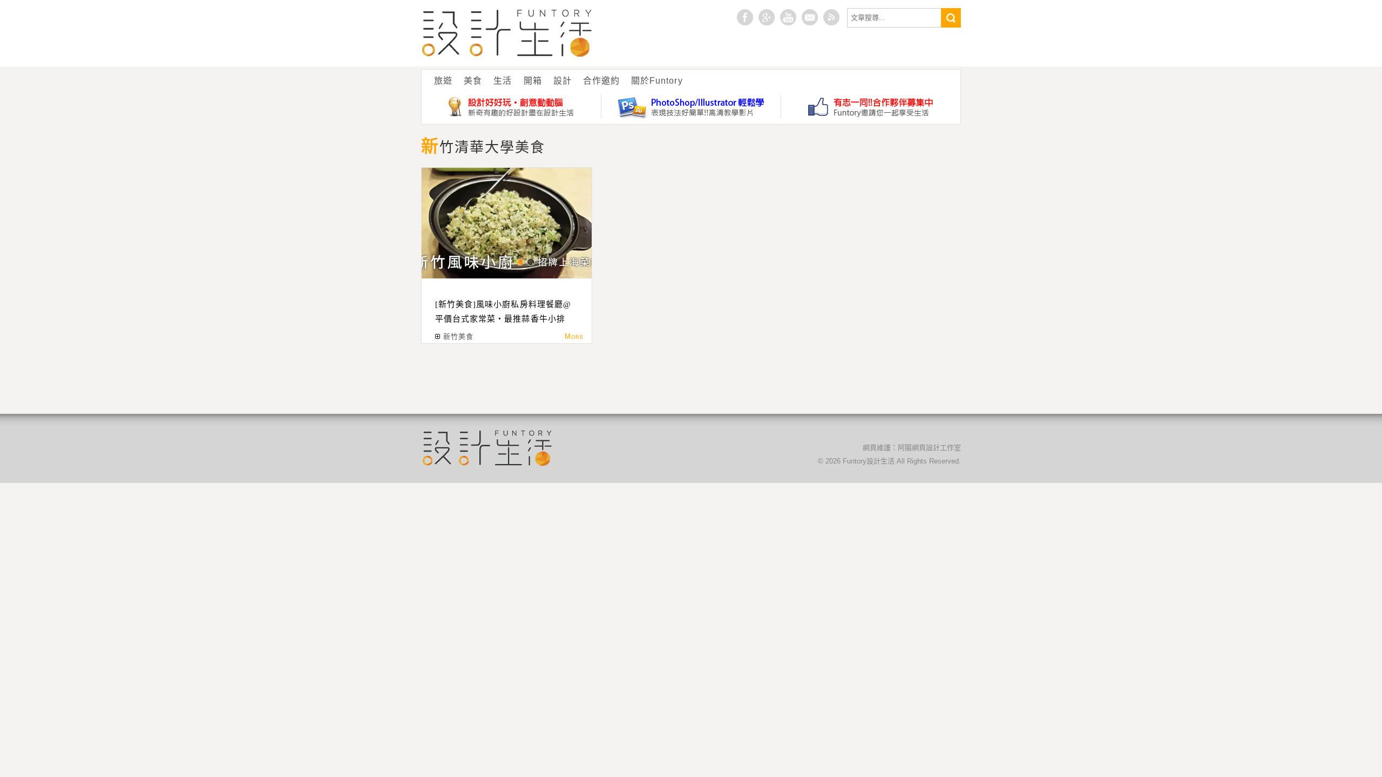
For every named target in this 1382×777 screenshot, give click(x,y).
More (574, 336)
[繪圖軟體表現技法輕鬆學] (691, 106)
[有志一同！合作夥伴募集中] (870, 106)
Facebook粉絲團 (745, 17)
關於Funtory (656, 80)
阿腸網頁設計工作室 (929, 448)
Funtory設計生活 (507, 33)
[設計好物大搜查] (511, 106)
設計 (562, 80)
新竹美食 (458, 336)
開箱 (533, 80)
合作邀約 (601, 80)
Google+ (766, 17)
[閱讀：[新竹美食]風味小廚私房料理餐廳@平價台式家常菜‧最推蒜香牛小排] (507, 223)
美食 (473, 80)
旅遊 (443, 80)
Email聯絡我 (810, 17)
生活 (502, 80)
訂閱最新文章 (831, 17)
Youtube (788, 17)
